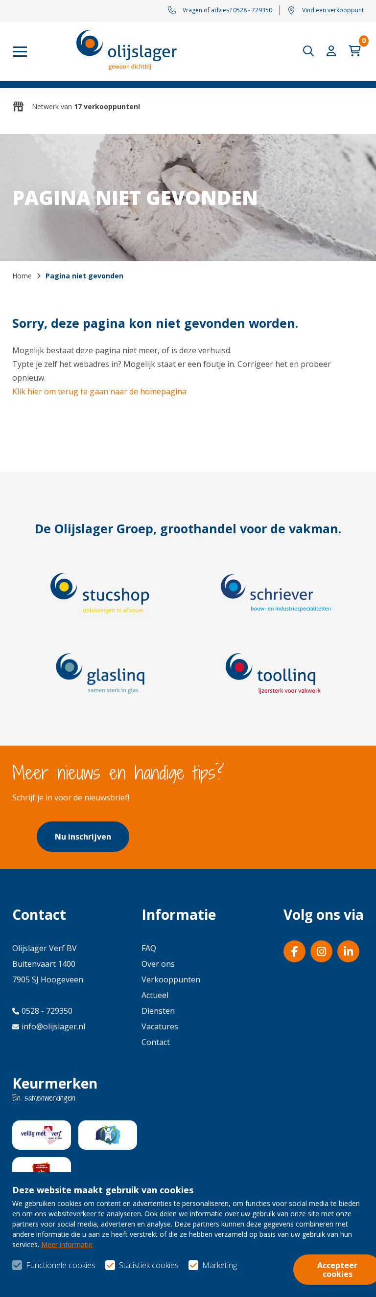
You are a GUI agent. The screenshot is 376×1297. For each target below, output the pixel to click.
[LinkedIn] (348, 951)
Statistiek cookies (149, 1265)
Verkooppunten (170, 979)
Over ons (158, 963)
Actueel (154, 995)
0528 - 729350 (47, 1010)
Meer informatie (67, 1244)
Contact (155, 1042)
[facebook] (294, 951)
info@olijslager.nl (53, 1026)
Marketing (219, 1265)
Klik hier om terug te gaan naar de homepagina (99, 391)
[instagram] (321, 951)
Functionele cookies (60, 1265)
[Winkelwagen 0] (356, 51)
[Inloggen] (333, 51)
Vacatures (159, 1026)
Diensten (158, 1010)
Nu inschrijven (83, 836)
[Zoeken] (311, 51)
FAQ (148, 948)
